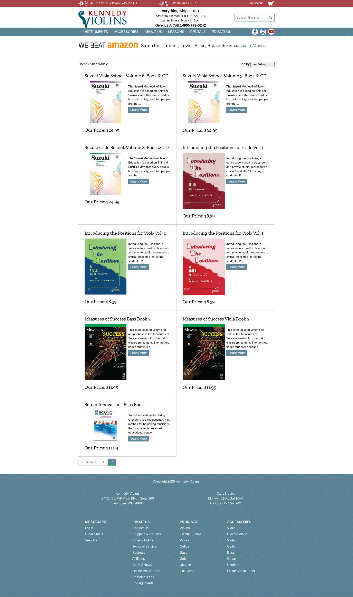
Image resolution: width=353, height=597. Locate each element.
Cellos (184, 546)
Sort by (244, 64)
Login (89, 528)
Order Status (94, 534)
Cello (231, 546)
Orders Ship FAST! (184, 2)
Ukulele (185, 565)
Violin (231, 528)
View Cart (92, 540)
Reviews (138, 552)
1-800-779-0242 (229, 503)
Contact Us (140, 528)
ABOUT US (153, 32)
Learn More (138, 109)
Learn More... (252, 45)
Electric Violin (237, 534)
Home (82, 64)
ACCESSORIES (126, 32)
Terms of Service (144, 546)
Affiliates (138, 558)
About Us (141, 522)
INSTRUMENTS (95, 32)
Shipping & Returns (146, 534)
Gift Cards (187, 571)
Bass (183, 552)
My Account (96, 522)
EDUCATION (221, 32)
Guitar (184, 558)
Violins (185, 528)
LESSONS (176, 32)
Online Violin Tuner (146, 571)
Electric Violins (190, 534)
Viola (231, 540)
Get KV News (142, 565)
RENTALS (198, 32)
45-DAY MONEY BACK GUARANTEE (114, 2)
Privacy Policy (142, 540)
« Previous (89, 462)
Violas (184, 540)
